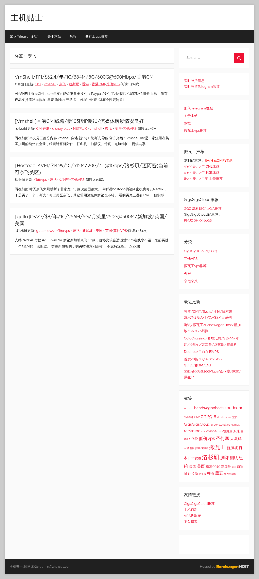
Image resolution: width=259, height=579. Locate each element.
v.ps (203, 431)
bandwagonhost (208, 408)
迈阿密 (64, 180)
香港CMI (98, 84)
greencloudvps (220, 424)
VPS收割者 (192, 516)
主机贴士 (27, 17)
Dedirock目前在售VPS (201, 352)
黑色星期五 (230, 473)
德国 (192, 448)
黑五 (219, 473)
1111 (38, 84)
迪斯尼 (74, 84)
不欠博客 (191, 522)
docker (227, 417)
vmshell (50, 84)
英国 (108, 231)
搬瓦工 (217, 447)
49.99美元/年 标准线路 (201, 172)
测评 (118, 128)
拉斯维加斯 (201, 448)
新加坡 (87, 231)
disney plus (61, 128)
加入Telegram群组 (24, 36)
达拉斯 (193, 473)
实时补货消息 (194, 81)
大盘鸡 (236, 438)
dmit (220, 417)
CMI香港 (42, 128)
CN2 (197, 417)
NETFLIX (80, 128)
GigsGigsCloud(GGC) (200, 251)
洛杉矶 (211, 457)
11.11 (186, 408)
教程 (73, 36)
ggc (235, 417)
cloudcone (233, 407)
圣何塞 (222, 438)
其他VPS (113, 84)
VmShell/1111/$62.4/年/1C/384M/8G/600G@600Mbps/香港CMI (85, 77)
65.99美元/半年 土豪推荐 (203, 179)
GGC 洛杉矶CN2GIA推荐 (203, 209)
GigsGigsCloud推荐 (199, 504)
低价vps (40, 180)
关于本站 (54, 36)
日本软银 (194, 458)
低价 (194, 439)
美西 (201, 466)
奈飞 (62, 84)
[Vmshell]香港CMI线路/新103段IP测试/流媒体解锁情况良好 (79, 121)
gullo (40, 231)
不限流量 (226, 431)
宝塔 (186, 448)
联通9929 (213, 466)
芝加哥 (226, 466)
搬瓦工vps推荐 (96, 36)
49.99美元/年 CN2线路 (201, 166)
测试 (234, 458)
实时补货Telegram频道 (202, 87)
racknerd (192, 430)
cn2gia (209, 416)
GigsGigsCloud (197, 424)
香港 (85, 84)
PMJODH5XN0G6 (198, 220)
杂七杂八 (191, 281)
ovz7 (51, 231)
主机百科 (191, 510)
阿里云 (202, 473)
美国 (99, 231)
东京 (236, 431)
